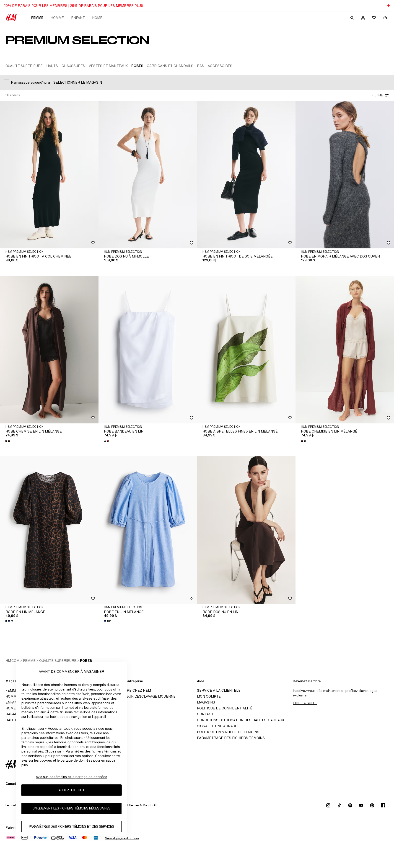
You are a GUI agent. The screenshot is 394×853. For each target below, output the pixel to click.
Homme (57, 18)
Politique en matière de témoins (228, 732)
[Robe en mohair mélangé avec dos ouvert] (345, 174)
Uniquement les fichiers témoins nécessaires (72, 808)
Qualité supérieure (57, 660)
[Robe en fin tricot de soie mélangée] (246, 174)
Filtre (377, 95)
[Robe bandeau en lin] (147, 349)
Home (97, 18)
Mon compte (209, 696)
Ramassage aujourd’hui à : (31, 82)
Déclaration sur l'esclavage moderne (138, 696)
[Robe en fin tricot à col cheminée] (49, 174)
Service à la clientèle (219, 690)
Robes (86, 660)
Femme (37, 18)
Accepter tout (72, 790)
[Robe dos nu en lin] (246, 530)
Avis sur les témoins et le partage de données (71, 777)
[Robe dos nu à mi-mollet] (147, 174)
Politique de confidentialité (224, 708)
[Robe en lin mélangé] (49, 530)
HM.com (12, 660)
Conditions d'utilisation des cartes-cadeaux (240, 720)
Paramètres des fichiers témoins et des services (71, 827)
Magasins (206, 702)
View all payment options (122, 838)
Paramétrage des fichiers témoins (231, 738)
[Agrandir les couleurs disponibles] (8, 440)
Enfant (78, 18)
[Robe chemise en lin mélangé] (49, 349)
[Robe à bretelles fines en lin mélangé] (246, 349)
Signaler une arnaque (218, 726)
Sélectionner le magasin (77, 82)
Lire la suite (305, 703)
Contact (205, 714)
